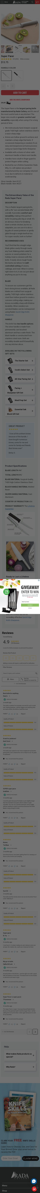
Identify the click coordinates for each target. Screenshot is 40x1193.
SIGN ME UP (30, 605)
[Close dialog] (39, 580)
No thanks (30, 608)
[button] (34, 1181)
